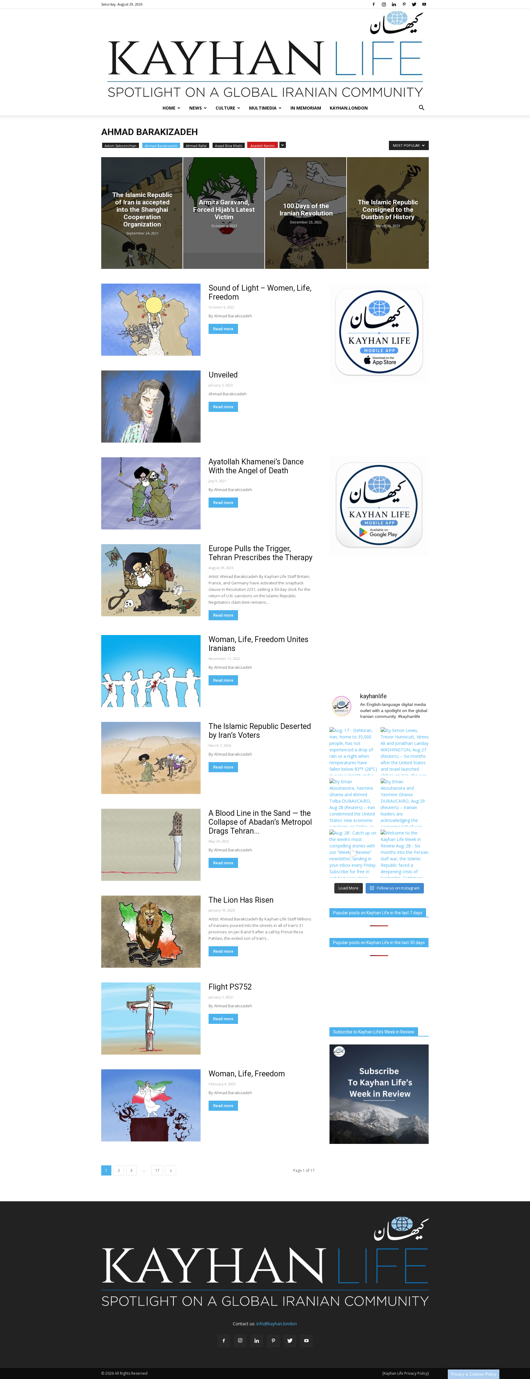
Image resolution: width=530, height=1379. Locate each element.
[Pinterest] (404, 4)
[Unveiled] (151, 406)
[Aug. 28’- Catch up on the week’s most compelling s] (353, 854)
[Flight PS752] (151, 1018)
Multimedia (263, 108)
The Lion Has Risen (241, 900)
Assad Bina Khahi (228, 145)
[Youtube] (424, 4)
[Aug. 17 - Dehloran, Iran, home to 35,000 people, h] (353, 751)
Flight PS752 (230, 986)
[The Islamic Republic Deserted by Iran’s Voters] (151, 758)
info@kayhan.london (276, 1324)
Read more (223, 329)
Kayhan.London (349, 108)
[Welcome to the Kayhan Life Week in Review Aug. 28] (405, 854)
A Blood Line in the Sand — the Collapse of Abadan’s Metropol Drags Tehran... (260, 822)
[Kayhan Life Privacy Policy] (405, 1373)
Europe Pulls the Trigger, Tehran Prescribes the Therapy (261, 553)
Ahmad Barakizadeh (161, 145)
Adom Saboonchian (120, 145)
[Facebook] (373, 4)
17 (157, 1170)
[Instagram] (383, 4)
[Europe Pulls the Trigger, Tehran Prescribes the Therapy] (151, 580)
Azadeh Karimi (263, 145)
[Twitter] (414, 4)
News (195, 108)
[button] (421, 108)
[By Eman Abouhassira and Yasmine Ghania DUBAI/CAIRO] (405, 802)
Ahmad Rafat (196, 145)
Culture (225, 108)
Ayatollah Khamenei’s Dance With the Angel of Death (256, 466)
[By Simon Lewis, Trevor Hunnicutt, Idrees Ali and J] (405, 751)
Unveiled (223, 374)
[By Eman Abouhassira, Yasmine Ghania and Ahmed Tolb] (353, 802)
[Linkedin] (393, 4)
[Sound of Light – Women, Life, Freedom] (151, 320)
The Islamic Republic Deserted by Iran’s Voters (260, 731)
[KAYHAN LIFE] (265, 55)
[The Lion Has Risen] (151, 932)
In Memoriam (305, 108)
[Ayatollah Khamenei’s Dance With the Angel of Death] (151, 493)
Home (169, 108)
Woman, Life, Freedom (247, 1073)
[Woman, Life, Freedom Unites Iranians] (151, 671)
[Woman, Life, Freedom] (151, 1105)
